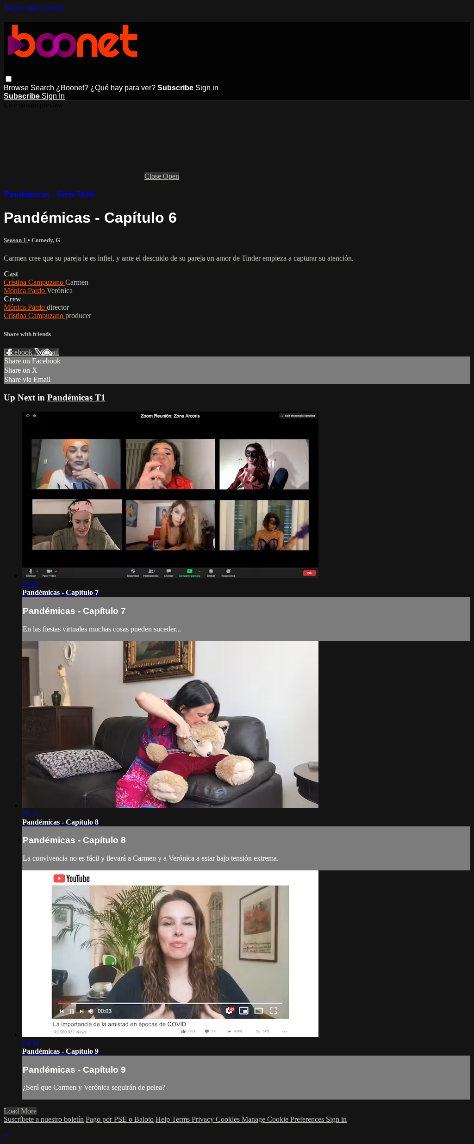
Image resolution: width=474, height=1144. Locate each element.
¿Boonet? (72, 88)
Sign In (53, 96)
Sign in (206, 88)
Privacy (204, 1119)
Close (153, 176)
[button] (9, 79)
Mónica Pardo (25, 290)
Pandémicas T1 (76, 397)
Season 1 (16, 240)
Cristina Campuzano (34, 282)
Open (171, 176)
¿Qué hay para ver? (123, 88)
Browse (17, 88)
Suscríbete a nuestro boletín (44, 1119)
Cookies (229, 1119)
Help (164, 1119)
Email (50, 352)
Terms (182, 1119)
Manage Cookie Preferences (284, 1119)
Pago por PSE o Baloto (120, 1119)
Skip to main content (34, 8)
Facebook (19, 352)
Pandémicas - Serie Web (49, 194)
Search (43, 88)
